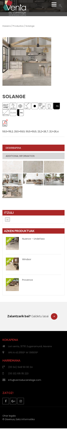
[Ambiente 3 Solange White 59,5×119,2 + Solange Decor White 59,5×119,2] (33, 179)
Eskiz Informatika (25, 419)
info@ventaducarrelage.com (24, 380)
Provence (27, 279)
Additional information (20, 156)
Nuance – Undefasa (33, 238)
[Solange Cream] (54, 166)
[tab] (33, 148)
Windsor (26, 259)
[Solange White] (12, 166)
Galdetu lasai (39, 316)
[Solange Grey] (33, 166)
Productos (18, 26)
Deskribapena (13, 147)
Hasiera (6, 26)
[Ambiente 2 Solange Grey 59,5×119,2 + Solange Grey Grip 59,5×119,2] (54, 179)
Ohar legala (9, 415)
